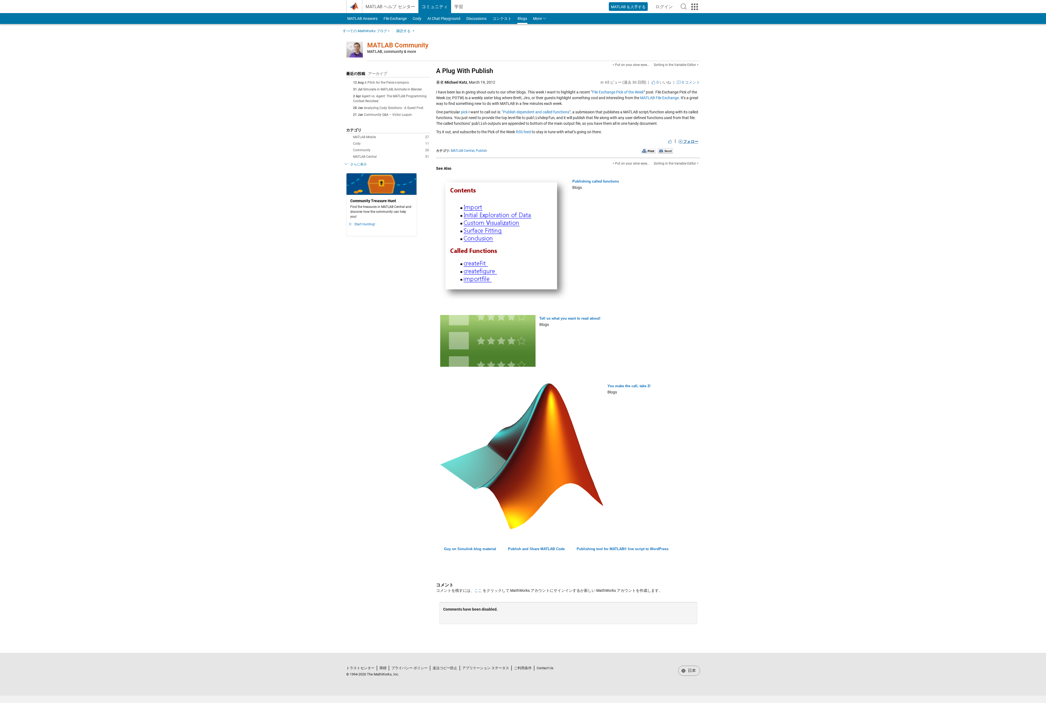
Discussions (476, 18)
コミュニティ (435, 6)
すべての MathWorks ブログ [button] (365, 31)
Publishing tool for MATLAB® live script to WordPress (622, 549)
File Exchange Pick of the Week (618, 92)
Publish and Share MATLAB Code (536, 549)
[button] (683, 6)
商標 (383, 668)
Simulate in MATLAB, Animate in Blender (392, 89)
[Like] (670, 141)
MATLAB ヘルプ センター (390, 6)
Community (391, 150)
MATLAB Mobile (391, 137)
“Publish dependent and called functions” (536, 112)
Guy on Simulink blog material (470, 549)
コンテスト (502, 18)
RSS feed (523, 132)
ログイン (665, 8)
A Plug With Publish (464, 71)
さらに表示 (358, 164)
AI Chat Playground (443, 18)
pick (465, 112)
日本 (691, 670)
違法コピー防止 (445, 668)
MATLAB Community (397, 45)
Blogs (522, 18)
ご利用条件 (523, 668)
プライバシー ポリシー (409, 668)
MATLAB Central (391, 157)
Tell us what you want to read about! (569, 318)
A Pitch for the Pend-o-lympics (386, 82)
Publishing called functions (595, 181)
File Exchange (395, 18)
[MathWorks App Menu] (694, 7)
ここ (478, 590)
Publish (481, 151)
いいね (663, 82)
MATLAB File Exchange (659, 98)
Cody (417, 18)
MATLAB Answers (362, 18)
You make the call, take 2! (628, 386)
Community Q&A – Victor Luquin (388, 115)
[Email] (665, 151)
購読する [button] (403, 31)
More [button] (537, 18)
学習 (458, 6)
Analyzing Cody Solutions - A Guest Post (393, 108)
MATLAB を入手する (628, 7)
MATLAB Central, (463, 151)
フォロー (690, 141)
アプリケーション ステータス (485, 668)
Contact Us (545, 668)
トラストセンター (360, 668)
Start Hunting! (364, 224)
